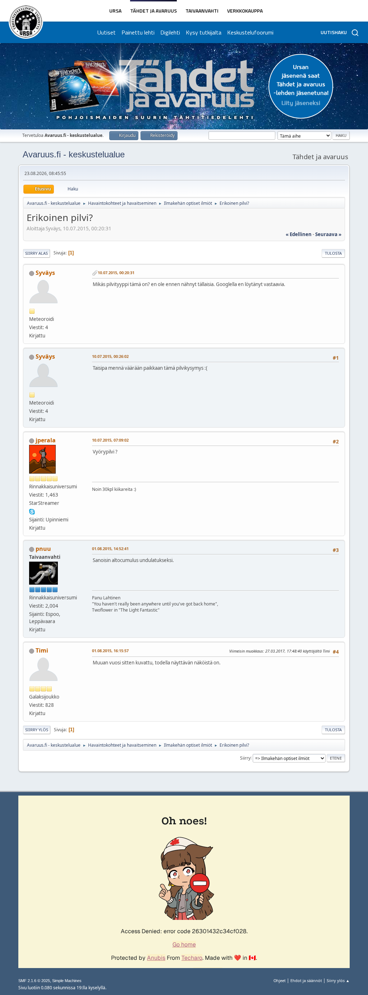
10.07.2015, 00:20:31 (116, 272)
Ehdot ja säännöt (306, 980)
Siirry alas (36, 253)
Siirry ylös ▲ (338, 980)
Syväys (45, 273)
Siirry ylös (36, 729)
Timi (42, 650)
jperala (46, 440)
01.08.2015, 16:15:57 (110, 650)
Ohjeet (279, 980)
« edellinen (299, 234)
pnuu (43, 549)
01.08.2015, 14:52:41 (110, 548)
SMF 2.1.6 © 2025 (34, 980)
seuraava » (328, 234)
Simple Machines (67, 980)
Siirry (245, 758)
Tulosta (333, 253)
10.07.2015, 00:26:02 (110, 356)
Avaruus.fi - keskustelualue (74, 154)
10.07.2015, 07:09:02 (110, 440)
